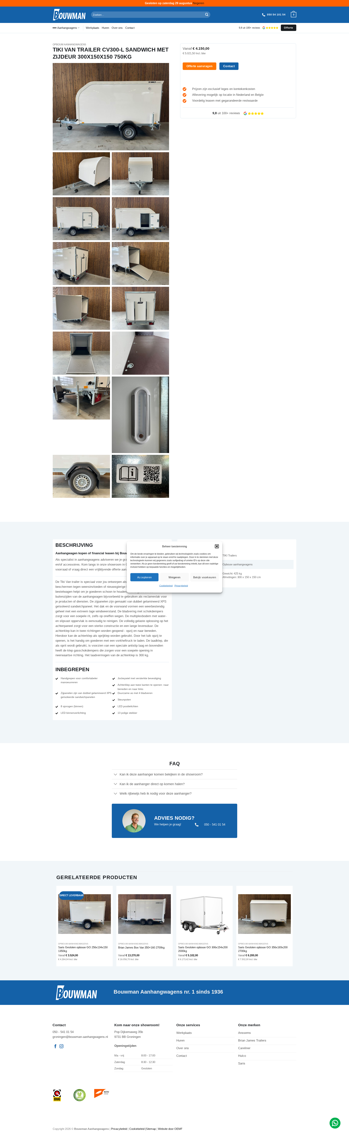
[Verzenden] (207, 14)
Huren (105, 27)
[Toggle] (115, 775)
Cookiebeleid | (137, 1128)
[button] (217, 546)
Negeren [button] (198, 3)
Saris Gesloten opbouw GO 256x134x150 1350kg (83, 949)
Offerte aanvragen (199, 66)
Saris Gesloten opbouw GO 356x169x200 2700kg (263, 949)
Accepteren (144, 577)
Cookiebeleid (166, 585)
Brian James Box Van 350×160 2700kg (141, 947)
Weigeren (174, 577)
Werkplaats (92, 27)
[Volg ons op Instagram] (61, 1046)
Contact (130, 27)
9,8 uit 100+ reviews (249, 27)
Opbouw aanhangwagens (69, 44)
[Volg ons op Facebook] (55, 1046)
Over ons (117, 27)
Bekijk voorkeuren (204, 577)
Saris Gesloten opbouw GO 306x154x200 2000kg (203, 949)
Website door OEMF (170, 1128)
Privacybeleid (181, 585)
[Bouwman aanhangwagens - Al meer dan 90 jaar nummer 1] (69, 14)
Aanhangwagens (67, 27)
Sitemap (151, 1128)
